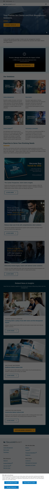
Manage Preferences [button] (11, 487)
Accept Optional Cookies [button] (11, 482)
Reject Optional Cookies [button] (29, 482)
